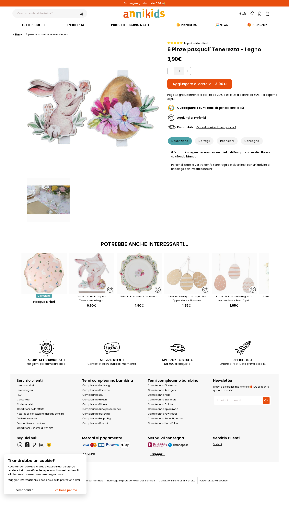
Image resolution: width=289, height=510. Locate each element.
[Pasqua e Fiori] (44, 292)
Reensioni (227, 141)
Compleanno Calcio (160, 404)
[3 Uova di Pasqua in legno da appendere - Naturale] (186, 292)
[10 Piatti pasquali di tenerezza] (139, 292)
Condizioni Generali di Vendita (35, 428)
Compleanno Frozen (94, 399)
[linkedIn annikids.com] (42, 445)
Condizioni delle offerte (30, 409)
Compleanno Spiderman (163, 409)
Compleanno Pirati (159, 394)
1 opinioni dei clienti (196, 43)
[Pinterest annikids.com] (34, 445)
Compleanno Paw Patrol (162, 413)
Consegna (251, 141)
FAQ (19, 394)
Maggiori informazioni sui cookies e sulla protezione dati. (44, 480)
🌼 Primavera (186, 25)
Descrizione (179, 141)
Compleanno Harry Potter (163, 423)
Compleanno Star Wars (162, 399)
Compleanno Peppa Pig (96, 418)
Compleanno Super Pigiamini (165, 418)
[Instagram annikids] (20, 445)
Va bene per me (66, 490)
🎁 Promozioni (257, 25)
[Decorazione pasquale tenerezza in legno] (91, 292)
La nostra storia (26, 385)
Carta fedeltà (25, 404)
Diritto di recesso (27, 418)
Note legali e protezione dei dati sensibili (40, 413)
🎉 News (221, 25)
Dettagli (204, 141)
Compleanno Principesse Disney (101, 409)
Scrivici (217, 444)
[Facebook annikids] (27, 445)
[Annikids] (144, 13)
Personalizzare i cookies (31, 423)
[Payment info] (111, 445)
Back (18, 34)
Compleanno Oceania (96, 423)
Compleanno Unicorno (96, 390)
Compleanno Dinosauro (162, 385)
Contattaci (23, 399)
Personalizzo (24, 490)
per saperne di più (231, 108)
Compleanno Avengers (162, 390)
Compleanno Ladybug (96, 385)
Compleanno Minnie (94, 404)
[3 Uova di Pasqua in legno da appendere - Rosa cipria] (234, 292)
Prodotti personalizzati (130, 25)
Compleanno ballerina (96, 413)
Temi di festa (74, 25)
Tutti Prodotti (33, 25)
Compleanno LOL (92, 394)
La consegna (25, 390)
